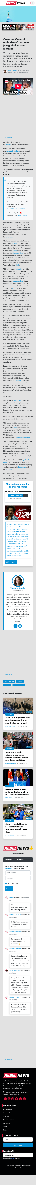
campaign (16, 383)
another (9, 145)
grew (14, 288)
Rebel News (8, 798)
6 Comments (24, 72)
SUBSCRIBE (9, 869)
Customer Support (8, 1120)
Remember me (13, 883)
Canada (7, 685)
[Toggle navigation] (2, 3)
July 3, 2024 (22, 215)
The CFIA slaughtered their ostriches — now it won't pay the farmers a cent (17, 720)
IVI (17, 265)
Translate (17, 1158)
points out (17, 400)
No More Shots (18, 685)
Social (5, 1126)
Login (5, 1130)
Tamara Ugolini (12, 70)
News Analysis (9, 681)
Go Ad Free (9, 137)
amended (19, 269)
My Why (19, 380)
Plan (15, 428)
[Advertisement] (18, 117)
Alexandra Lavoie (10, 763)
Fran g (11, 898)
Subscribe (6, 1116)
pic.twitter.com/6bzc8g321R (16, 209)
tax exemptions (17, 281)
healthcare (22, 467)
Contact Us (6, 1123)
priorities (9, 237)
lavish (15, 250)
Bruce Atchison (14, 970)
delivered (9, 371)
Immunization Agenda (22, 437)
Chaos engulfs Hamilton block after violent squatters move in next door (16, 828)
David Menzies (9, 835)
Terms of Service (8, 1113)
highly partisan (17, 253)
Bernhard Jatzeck (15, 997)
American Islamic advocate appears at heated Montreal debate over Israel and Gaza (16, 756)
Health (20, 681)
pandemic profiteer (13, 151)
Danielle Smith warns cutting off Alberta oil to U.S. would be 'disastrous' (17, 792)
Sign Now (10, 562)
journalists (9, 469)
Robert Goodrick (15, 915)
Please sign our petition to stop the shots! (18, 485)
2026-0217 (15, 243)
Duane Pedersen (15, 932)
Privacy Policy (7, 1109)
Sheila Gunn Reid (10, 726)
